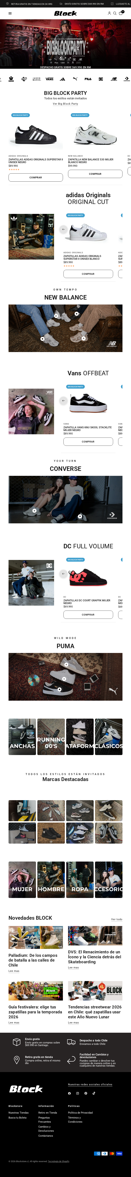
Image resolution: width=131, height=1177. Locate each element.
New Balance (75, 156)
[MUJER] (22, 880)
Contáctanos (45, 1135)
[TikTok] (96, 1093)
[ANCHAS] (22, 737)
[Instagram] (80, 1093)
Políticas (74, 1106)
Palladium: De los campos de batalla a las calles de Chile (33, 960)
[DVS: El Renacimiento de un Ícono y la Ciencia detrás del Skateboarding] (95, 935)
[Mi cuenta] (109, 13)
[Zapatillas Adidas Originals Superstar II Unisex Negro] (36, 131)
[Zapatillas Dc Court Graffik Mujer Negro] (88, 574)
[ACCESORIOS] (108, 880)
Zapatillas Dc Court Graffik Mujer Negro (86, 602)
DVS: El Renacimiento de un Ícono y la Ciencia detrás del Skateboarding (94, 957)
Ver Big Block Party (65, 103)
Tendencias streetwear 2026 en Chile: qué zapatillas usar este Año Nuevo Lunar (95, 1012)
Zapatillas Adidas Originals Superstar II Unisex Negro (36, 161)
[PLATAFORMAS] (80, 737)
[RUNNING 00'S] (51, 737)
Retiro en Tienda (47, 1112)
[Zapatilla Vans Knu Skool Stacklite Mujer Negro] (88, 401)
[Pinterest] (88, 1093)
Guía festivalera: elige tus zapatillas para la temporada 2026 (35, 1012)
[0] (120, 13)
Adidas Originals (18, 156)
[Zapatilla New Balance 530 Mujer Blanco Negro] (95, 131)
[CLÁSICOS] (108, 737)
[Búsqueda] (115, 13)
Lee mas (14, 971)
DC (129, 156)
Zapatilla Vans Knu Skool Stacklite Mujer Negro (87, 429)
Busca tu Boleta (17, 1117)
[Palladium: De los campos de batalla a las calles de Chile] (36, 937)
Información (46, 1106)
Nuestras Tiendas (19, 1112)
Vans (66, 424)
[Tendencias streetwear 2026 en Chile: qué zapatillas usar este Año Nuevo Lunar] (95, 991)
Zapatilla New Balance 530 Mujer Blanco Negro (90, 161)
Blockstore (16, 1106)
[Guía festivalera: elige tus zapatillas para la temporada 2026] (36, 991)
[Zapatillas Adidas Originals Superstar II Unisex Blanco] (88, 229)
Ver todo (116, 919)
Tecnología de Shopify (58, 1161)
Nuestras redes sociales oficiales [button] (90, 1084)
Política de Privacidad (80, 1112)
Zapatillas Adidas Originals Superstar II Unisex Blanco (82, 257)
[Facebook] (72, 1093)
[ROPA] (80, 880)
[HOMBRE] (51, 880)
